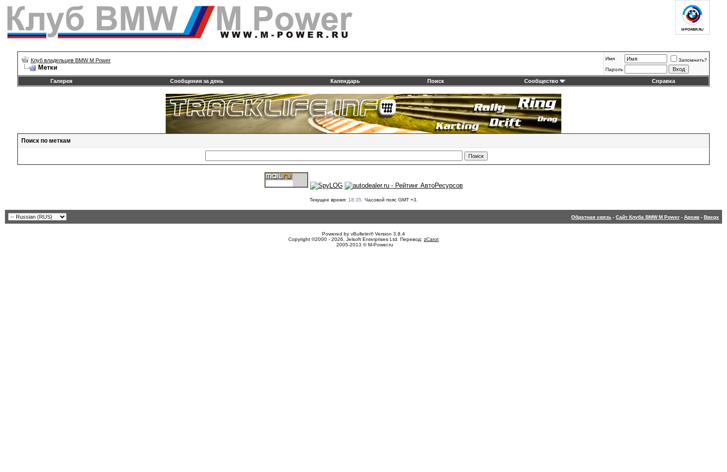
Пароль (614, 69)
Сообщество (541, 81)
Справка (663, 81)
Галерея (61, 81)
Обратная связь (591, 217)
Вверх (711, 217)
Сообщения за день (197, 81)
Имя (610, 58)
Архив (691, 217)
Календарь (345, 81)
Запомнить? (693, 60)
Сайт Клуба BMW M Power (648, 217)
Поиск (435, 81)
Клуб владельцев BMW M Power (71, 60)
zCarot (431, 239)
